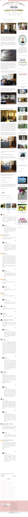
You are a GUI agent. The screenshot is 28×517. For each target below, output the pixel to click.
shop (1, 498)
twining (10, 498)
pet (15, 495)
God (14, 482)
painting (13, 495)
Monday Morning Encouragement (4, 485)
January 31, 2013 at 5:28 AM (5, 294)
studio (3, 498)
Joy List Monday (2, 483)
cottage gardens (6, 489)
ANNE (3, 293)
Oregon (12, 485)
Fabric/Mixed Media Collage (4, 482)
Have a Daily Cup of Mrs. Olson (7, 440)
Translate (5, 506)
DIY (13, 199)
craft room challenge (3, 492)
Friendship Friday (8, 195)
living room (4, 495)
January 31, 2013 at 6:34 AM (5, 307)
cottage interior (6, 199)
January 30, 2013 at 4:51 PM (5, 215)
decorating (11, 199)
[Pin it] (15, 197)
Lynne (3, 214)
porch (1, 496)
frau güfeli (4, 371)
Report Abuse (20, 227)
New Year (10, 485)
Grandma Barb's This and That (7, 319)
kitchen (1, 495)
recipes (10, 496)
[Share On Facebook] (14, 197)
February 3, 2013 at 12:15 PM (7, 388)
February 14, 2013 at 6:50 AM (7, 454)
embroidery (12, 492)
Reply (15, 223)
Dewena (3, 339)
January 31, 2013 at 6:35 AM (5, 314)
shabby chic (13, 496)
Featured (8, 482)
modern (7, 495)
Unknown (4, 253)
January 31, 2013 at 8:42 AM (6, 330)
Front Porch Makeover (22, 22)
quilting (8, 496)
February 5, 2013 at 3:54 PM (5, 400)
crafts (6, 492)
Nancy (5, 225)
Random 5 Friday (2, 486)
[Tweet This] (13, 197)
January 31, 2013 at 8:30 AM (6, 226)
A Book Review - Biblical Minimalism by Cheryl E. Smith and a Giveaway (22, 158)
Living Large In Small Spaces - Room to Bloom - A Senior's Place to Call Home (22, 104)
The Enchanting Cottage (12, 486)
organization (10, 495)
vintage (12, 498)
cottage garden (2, 489)
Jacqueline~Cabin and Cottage (7, 423)
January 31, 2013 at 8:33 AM (6, 243)
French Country (11, 482)
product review (4, 496)
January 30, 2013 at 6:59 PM (5, 254)
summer (6, 498)
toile (8, 498)
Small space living (7, 486)
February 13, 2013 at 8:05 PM (5, 441)
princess (3, 306)
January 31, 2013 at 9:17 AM (5, 340)
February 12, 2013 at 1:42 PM (7, 433)
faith (15, 492)
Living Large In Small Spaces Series (8, 483)
